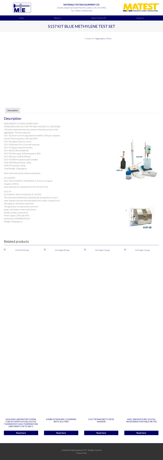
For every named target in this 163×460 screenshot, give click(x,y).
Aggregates (100, 38)
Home (21, 18)
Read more (21, 433)
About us (57, 18)
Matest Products (97, 18)
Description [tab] (12, 110)
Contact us (140, 18)
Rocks (108, 38)
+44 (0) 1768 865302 (83, 10)
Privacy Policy (81, 453)
